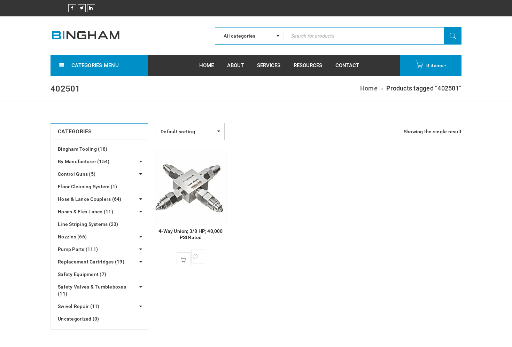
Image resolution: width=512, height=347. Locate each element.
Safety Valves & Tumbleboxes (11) (92, 290)
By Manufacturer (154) (83, 161)
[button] (184, 259)
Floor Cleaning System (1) (87, 186)
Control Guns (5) (76, 174)
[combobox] (249, 36)
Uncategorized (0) (78, 319)
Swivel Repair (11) (79, 306)
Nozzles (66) (72, 236)
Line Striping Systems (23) (88, 224)
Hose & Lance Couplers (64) (90, 199)
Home (369, 88)
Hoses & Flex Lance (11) (85, 211)
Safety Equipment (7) (82, 274)
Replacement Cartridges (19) (91, 262)
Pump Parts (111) (78, 249)
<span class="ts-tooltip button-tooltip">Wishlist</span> (198, 256)
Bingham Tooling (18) (82, 149)
